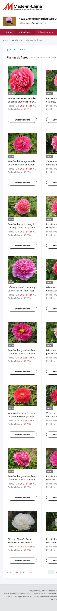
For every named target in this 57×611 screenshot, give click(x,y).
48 (30, 572)
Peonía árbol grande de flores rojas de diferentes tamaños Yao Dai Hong (22, 479)
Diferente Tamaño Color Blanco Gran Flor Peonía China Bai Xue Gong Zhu (20, 542)
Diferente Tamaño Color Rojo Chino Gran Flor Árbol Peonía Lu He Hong (22, 290)
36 (24, 572)
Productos (26, 32)
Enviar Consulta (22, 119)
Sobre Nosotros (45, 32)
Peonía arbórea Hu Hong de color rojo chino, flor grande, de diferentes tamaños (21, 227)
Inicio (9, 32)
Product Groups (17, 49)
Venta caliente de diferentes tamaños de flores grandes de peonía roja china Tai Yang (22, 416)
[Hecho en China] (23, 6)
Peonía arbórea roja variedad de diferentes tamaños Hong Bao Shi (22, 164)
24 (17, 572)
